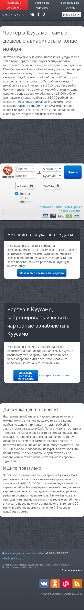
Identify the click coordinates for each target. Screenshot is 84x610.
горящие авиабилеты (31, 106)
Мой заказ (70, 14)
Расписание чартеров (42, 5)
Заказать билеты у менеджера (42, 273)
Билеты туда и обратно (25, 197)
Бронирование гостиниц (70, 5)
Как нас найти (35, 553)
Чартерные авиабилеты (14, 5)
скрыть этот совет (57, 375)
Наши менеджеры (13, 553)
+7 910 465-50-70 (56, 553)
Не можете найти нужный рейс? (59, 207)
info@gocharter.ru (13, 558)
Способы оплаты (69, 211)
